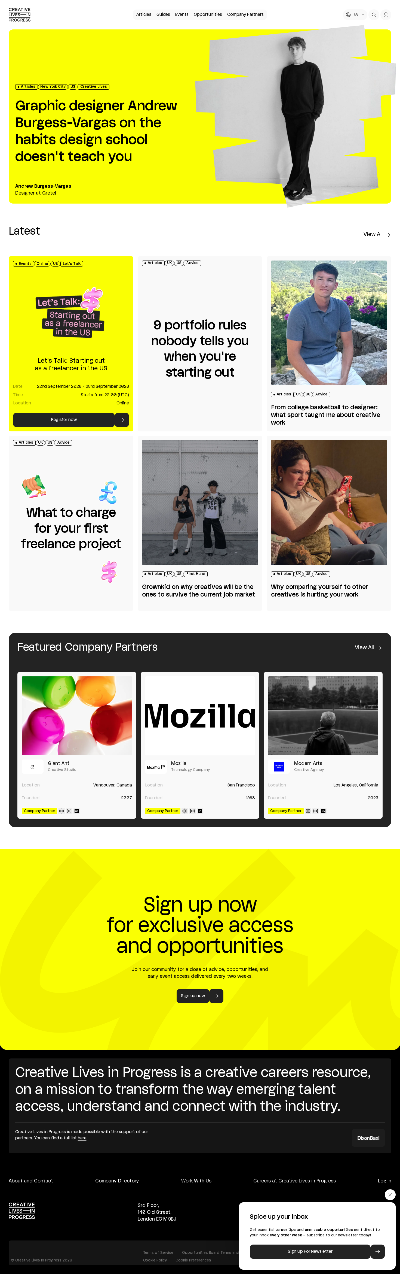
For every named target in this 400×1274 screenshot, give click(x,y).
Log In (384, 1181)
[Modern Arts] (323, 715)
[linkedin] (76, 811)
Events (182, 15)
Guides (163, 15)
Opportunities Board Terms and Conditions (221, 1252)
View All (373, 234)
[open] (373, 14)
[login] (385, 14)
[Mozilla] (200, 715)
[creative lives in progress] (19, 15)
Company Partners (245, 15)
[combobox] (355, 14)
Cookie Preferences (193, 1260)
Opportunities (208, 15)
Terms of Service (158, 1252)
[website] (61, 811)
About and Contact (31, 1181)
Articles (143, 15)
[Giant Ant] (77, 715)
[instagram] (69, 811)
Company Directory (117, 1181)
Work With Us (196, 1181)
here (82, 1138)
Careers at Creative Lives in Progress (294, 1181)
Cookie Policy (155, 1260)
